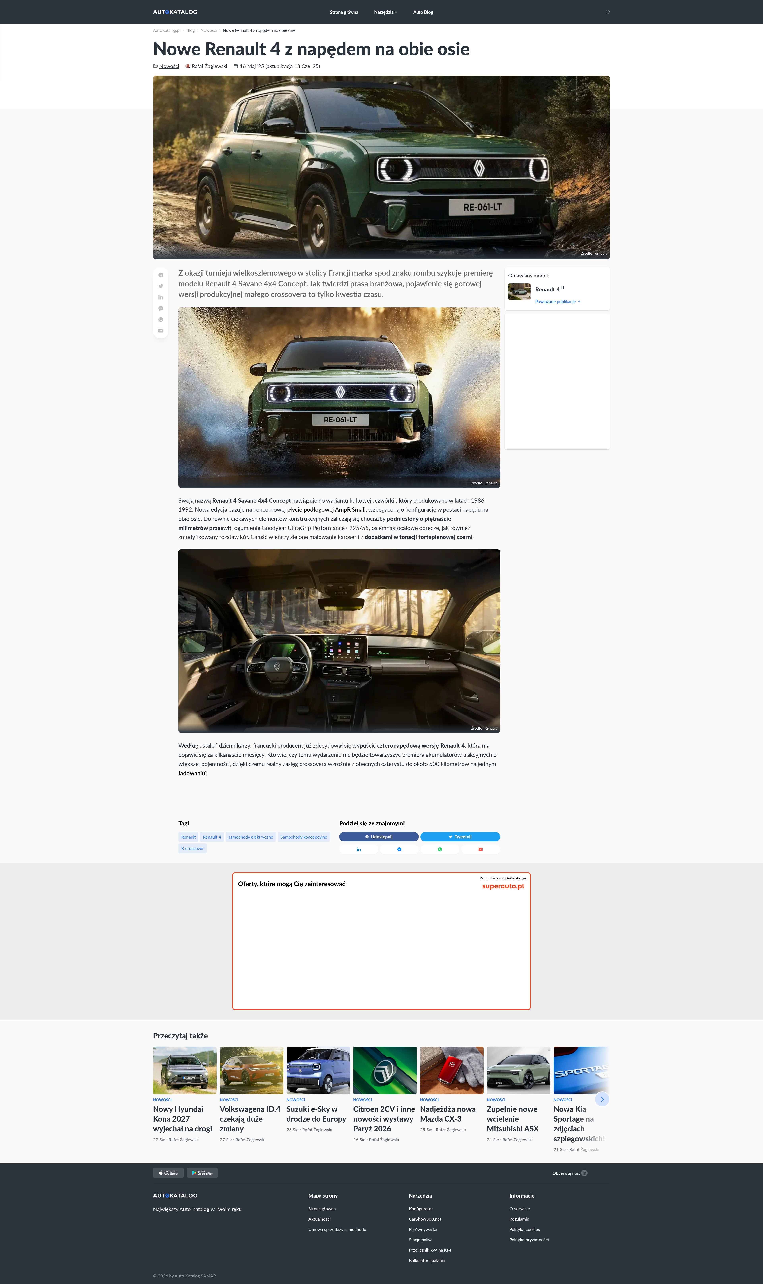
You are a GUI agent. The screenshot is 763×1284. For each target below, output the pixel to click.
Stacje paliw (420, 1239)
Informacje (521, 1195)
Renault (188, 837)
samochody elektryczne (250, 837)
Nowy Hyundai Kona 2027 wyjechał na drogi (182, 1118)
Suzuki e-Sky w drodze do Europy (316, 1113)
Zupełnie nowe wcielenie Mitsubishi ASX (513, 1118)
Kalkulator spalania (427, 1260)
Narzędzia (420, 1195)
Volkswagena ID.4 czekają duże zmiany (250, 1118)
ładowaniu (191, 773)
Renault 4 (212, 837)
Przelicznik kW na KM (430, 1250)
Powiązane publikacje (555, 301)
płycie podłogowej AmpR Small (326, 509)
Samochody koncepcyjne (303, 837)
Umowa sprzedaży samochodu (337, 1229)
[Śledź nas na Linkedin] (584, 1173)
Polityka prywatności (529, 1239)
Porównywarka (423, 1229)
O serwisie (519, 1208)
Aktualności (319, 1219)
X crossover (192, 848)
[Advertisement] (557, 381)
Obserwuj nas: (566, 1173)
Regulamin (519, 1219)
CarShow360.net (425, 1219)
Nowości (162, 1099)
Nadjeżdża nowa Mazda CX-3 (448, 1113)
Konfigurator (421, 1208)
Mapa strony (323, 1195)
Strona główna (322, 1208)
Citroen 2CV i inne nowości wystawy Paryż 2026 (384, 1118)
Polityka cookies (524, 1229)
